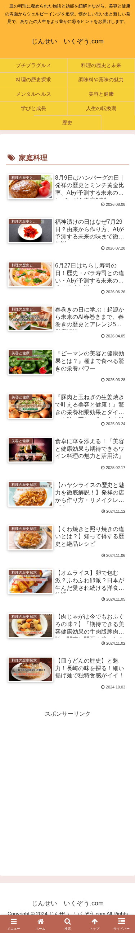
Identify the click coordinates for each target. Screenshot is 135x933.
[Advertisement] (67, 786)
